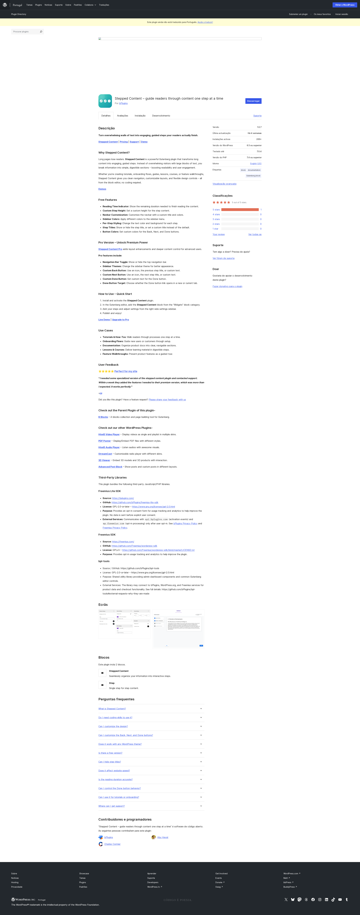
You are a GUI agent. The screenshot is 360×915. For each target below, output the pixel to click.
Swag (219, 887)
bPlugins (123, 103)
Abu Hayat (162, 837)
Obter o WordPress (345, 5)
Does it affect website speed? (114, 770)
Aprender (151, 873)
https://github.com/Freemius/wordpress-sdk (134, 545)
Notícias (15, 878)
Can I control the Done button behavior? (119, 788)
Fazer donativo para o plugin (227, 286)
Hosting (14, 882)
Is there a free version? (110, 753)
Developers (152, 882)
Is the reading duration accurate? (115, 779)
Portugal (41, 900)
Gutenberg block (253, 176)
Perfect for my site (125, 371)
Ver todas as (255, 234)
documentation (254, 170)
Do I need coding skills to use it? (115, 717)
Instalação (140, 115)
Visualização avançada (224, 183)
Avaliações (122, 115)
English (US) (256, 163)
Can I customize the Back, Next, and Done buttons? (125, 735)
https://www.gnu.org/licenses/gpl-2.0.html (153, 506)
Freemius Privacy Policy (115, 527)
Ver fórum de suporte (224, 258)
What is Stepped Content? (112, 708)
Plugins (82, 882)
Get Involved (221, 873)
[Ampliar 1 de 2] (146, 613)
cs (101, 393)
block (243, 170)
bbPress (289, 882)
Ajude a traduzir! (205, 22)
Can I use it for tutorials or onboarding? (118, 797)
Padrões (83, 887)
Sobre (14, 873)
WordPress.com (292, 873)
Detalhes (106, 115)
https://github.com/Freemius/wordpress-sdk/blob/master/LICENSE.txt (158, 550)
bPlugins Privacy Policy (185, 523)
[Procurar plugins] (41, 31)
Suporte (257, 115)
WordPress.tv (154, 887)
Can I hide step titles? (109, 761)
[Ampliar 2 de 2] (200, 613)
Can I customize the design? (113, 726)
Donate (220, 882)
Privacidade (16, 887)
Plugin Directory (18, 14)
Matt (287, 878)
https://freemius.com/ (123, 541)
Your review (219, 234)
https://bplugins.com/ (123, 498)
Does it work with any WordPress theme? (120, 744)
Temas (82, 878)
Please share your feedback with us (167, 399)
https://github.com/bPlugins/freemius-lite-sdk (135, 502)
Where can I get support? (111, 806)
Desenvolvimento (161, 115)
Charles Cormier (112, 844)
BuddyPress (290, 887)
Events (218, 878)
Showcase (84, 873)
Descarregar (253, 101)
